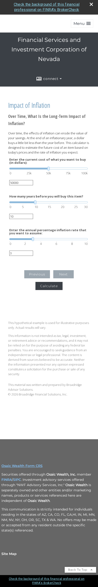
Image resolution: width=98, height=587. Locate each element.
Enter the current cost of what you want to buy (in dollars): (47, 161)
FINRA (6, 479)
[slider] (48, 169)
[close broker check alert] (91, 4)
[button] (82, 23)
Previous (37, 274)
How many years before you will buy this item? (46, 196)
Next (63, 274)
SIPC (17, 479)
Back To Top (78, 569)
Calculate (49, 286)
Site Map (9, 554)
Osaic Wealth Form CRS (22, 466)
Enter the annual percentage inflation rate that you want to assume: (47, 232)
